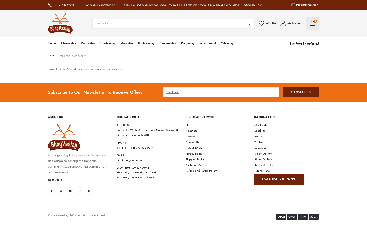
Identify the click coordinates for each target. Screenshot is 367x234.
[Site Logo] (60, 23)
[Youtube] (70, 191)
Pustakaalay (146, 43)
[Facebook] (51, 191)
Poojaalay (187, 43)
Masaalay (126, 43)
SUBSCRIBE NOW (301, 92)
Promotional (207, 43)
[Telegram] (89, 191)
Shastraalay (107, 43)
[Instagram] (79, 191)
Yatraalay (227, 43)
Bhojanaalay (167, 43)
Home (52, 43)
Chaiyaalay (68, 43)
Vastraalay (88, 43)
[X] (60, 191)
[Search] (248, 23)
